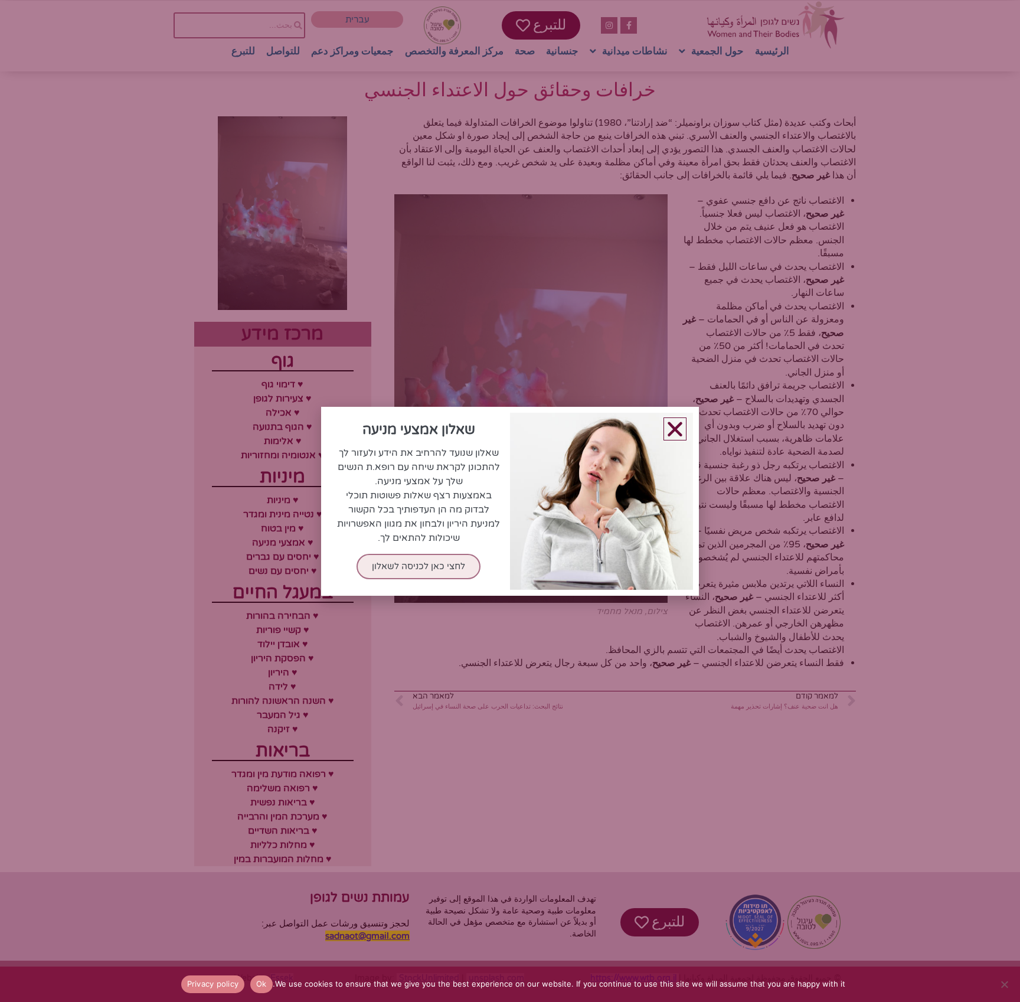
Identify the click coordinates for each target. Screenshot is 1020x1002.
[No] (1005, 984)
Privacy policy (213, 983)
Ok (261, 983)
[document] (510, 501)
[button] (675, 429)
